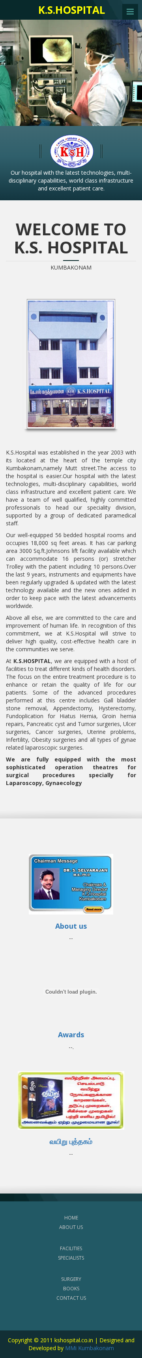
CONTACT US (71, 1298)
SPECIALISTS (71, 1258)
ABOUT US (71, 1227)
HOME (71, 1217)
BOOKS (71, 1288)
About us (71, 926)
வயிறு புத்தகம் (71, 1141)
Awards (71, 1034)
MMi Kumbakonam (89, 1348)
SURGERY (71, 1279)
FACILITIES (71, 1248)
